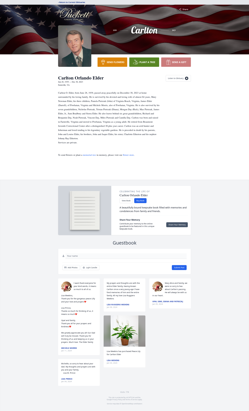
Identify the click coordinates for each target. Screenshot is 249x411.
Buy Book (140, 200)
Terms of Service (132, 399)
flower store (128, 154)
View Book (126, 200)
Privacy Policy (117, 399)
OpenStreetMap (127, 404)
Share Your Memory (177, 224)
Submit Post (179, 267)
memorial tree (89, 154)
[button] (124, 331)
